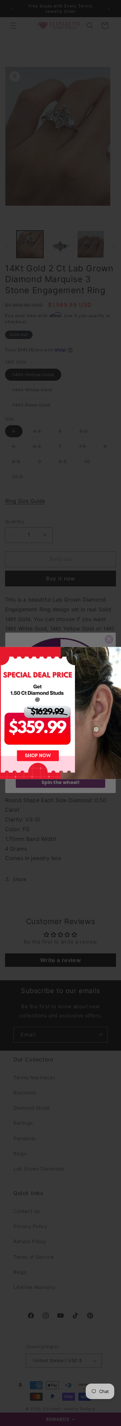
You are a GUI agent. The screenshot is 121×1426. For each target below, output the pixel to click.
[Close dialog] (118, 650)
